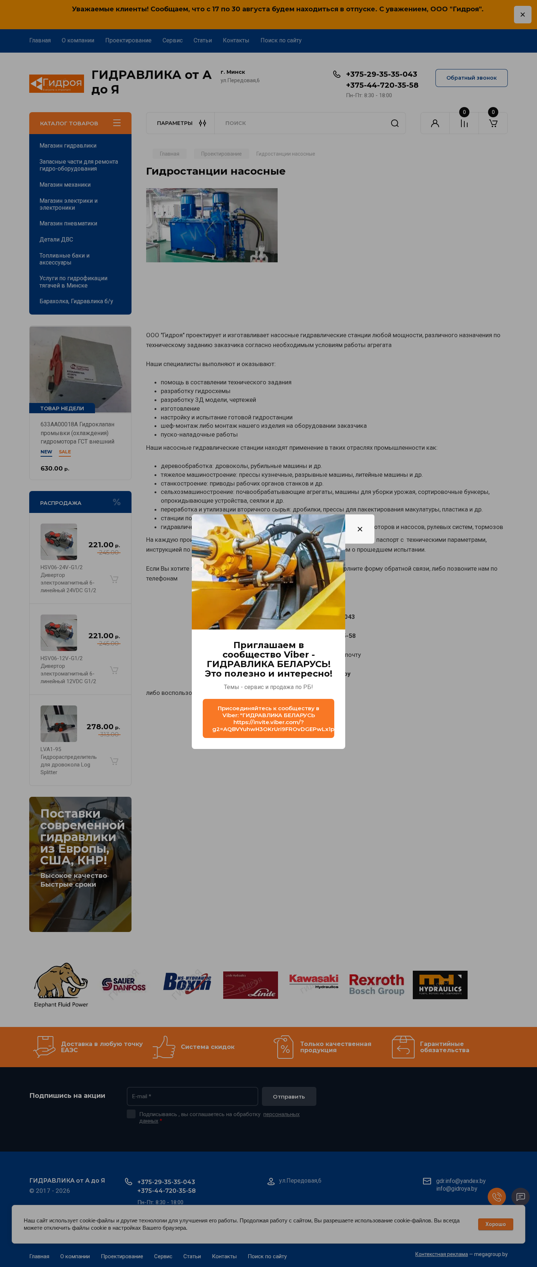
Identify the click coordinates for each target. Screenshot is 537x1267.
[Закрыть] (359, 529)
